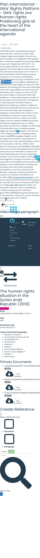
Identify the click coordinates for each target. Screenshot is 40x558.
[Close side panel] (1, 268)
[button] (2, 273)
